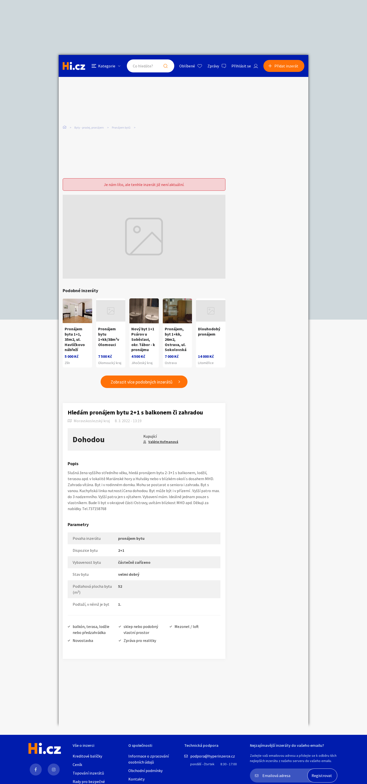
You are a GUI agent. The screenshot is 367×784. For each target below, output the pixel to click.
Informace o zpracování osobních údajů (148, 759)
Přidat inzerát (286, 65)
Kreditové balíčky (87, 756)
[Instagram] (54, 770)
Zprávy (213, 65)
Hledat (165, 65)
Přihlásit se (241, 65)
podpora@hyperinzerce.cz (212, 756)
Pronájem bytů (121, 127)
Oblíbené (187, 65)
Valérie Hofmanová (163, 441)
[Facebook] (36, 770)
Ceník (77, 764)
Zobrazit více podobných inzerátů (142, 382)
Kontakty (136, 779)
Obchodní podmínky (145, 770)
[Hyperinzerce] (74, 66)
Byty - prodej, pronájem (89, 127)
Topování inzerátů (88, 773)
